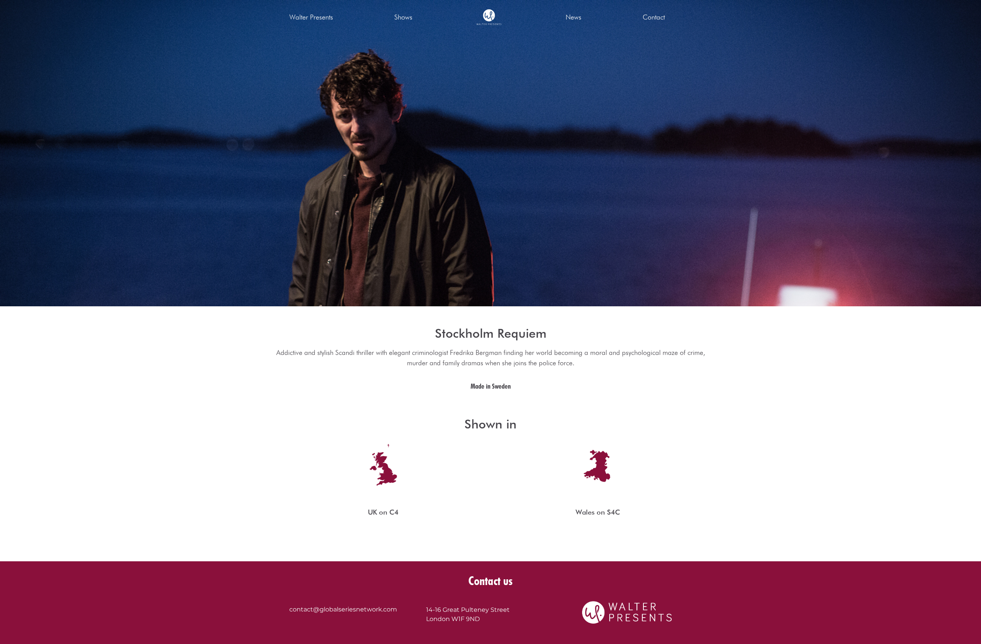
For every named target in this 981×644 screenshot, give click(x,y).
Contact (654, 17)
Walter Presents (311, 17)
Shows (403, 17)
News (573, 17)
